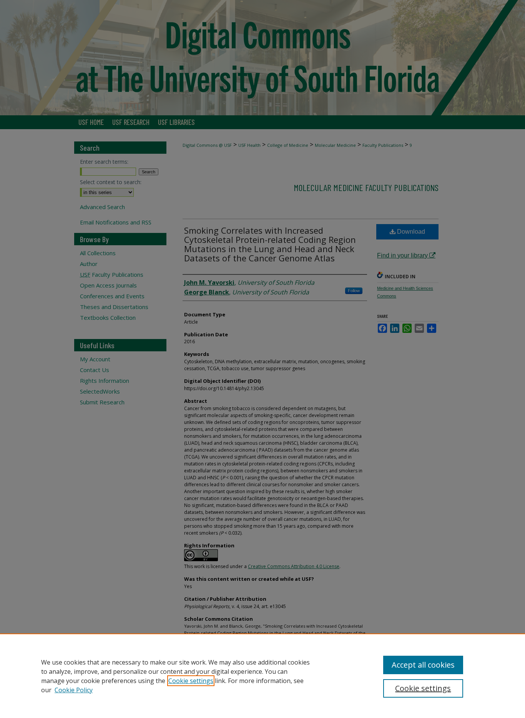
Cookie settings (190, 680)
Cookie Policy (74, 690)
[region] (262, 675)
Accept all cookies (423, 665)
